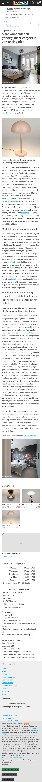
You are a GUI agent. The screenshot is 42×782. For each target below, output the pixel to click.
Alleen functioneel (8, 779)
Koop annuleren (8, 677)
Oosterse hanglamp (10, 201)
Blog (5, 21)
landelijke (25, 213)
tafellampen (7, 361)
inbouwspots (25, 333)
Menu (7, 3)
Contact (5, 669)
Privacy (5, 671)
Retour (4, 674)
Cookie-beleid (7, 683)
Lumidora (6, 688)
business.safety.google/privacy (12, 757)
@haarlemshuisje (30, 436)
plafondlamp (13, 262)
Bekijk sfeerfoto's (9, 556)
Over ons (5, 694)
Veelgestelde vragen (10, 685)
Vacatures (6, 691)
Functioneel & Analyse (9, 774)
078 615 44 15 (8, 718)
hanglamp (15, 279)
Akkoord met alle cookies (10, 769)
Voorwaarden (7, 680)
